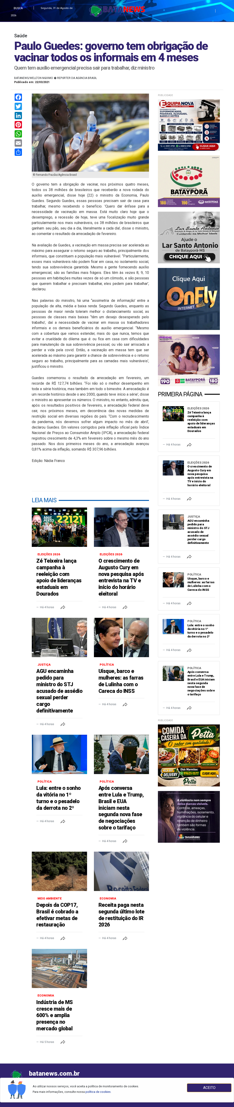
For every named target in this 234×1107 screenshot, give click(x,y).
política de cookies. (98, 1092)
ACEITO (209, 1087)
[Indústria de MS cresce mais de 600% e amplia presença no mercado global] (59, 968)
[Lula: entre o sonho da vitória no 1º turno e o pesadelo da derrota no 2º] (59, 754)
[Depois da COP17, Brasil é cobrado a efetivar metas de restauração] (59, 871)
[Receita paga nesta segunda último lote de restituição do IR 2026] (121, 871)
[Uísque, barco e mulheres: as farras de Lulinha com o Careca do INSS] (121, 637)
